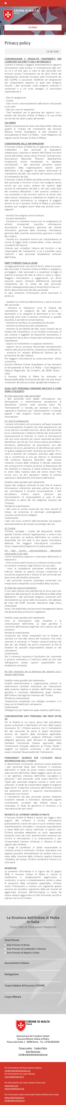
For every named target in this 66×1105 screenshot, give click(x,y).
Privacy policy (25, 1048)
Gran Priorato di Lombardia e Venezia (26, 948)
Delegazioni (12, 974)
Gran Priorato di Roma (18, 945)
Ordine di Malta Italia (21, 16)
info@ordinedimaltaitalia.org (33, 1054)
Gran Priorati (12, 940)
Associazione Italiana (17, 962)
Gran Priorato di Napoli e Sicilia (23, 952)
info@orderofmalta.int (15, 1100)
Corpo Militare (13, 996)
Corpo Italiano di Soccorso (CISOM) (25, 985)
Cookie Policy (40, 1048)
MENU (34, 27)
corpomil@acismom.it (14, 1077)
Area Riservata (33, 1051)
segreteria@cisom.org (14, 1089)
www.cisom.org (11, 1086)
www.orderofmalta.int (14, 1097)
